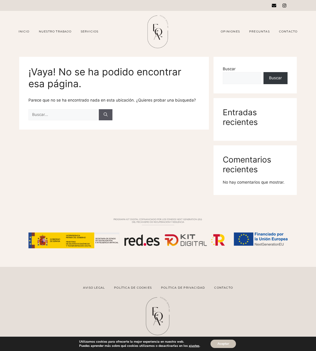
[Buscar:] (63, 114)
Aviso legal (94, 287)
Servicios (90, 31)
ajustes (194, 346)
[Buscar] (105, 114)
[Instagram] (284, 5)
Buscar (229, 69)
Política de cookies (133, 287)
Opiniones (230, 31)
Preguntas (259, 31)
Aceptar (223, 343)
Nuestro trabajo (55, 31)
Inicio (24, 31)
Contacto (288, 31)
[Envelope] (274, 5)
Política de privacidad (183, 287)
